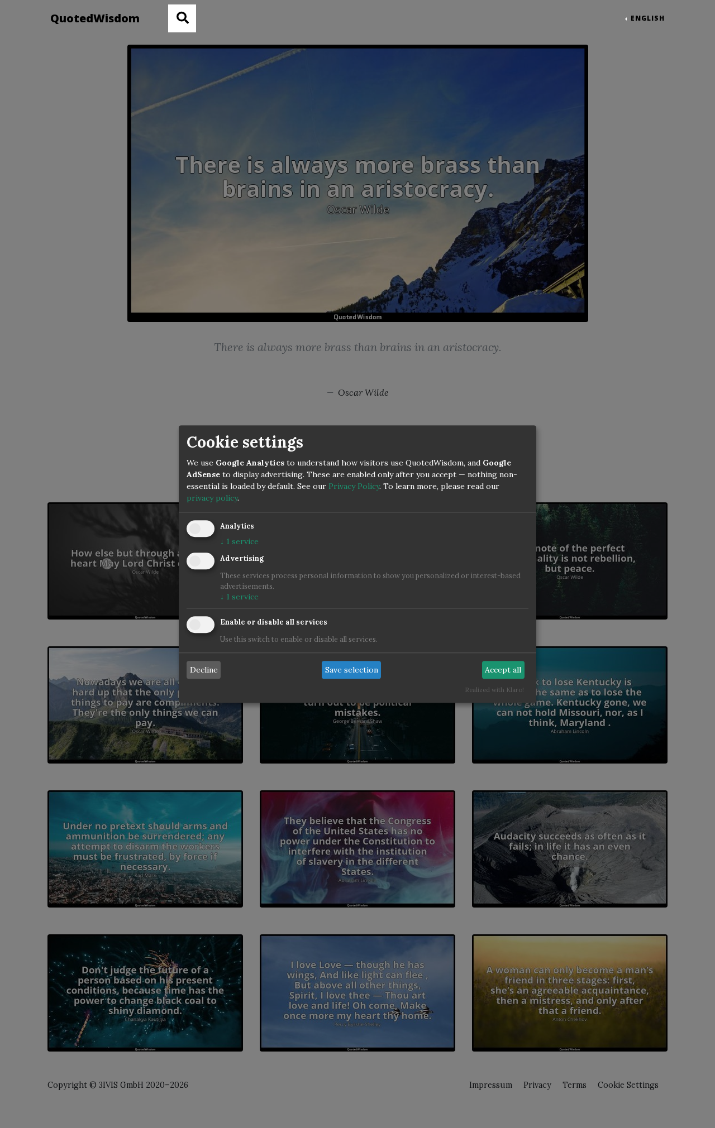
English (646, 18)
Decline (204, 670)
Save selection (351, 670)
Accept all (503, 670)
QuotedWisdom (95, 18)
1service (239, 541)
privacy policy (212, 498)
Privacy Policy (353, 486)
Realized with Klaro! (494, 690)
